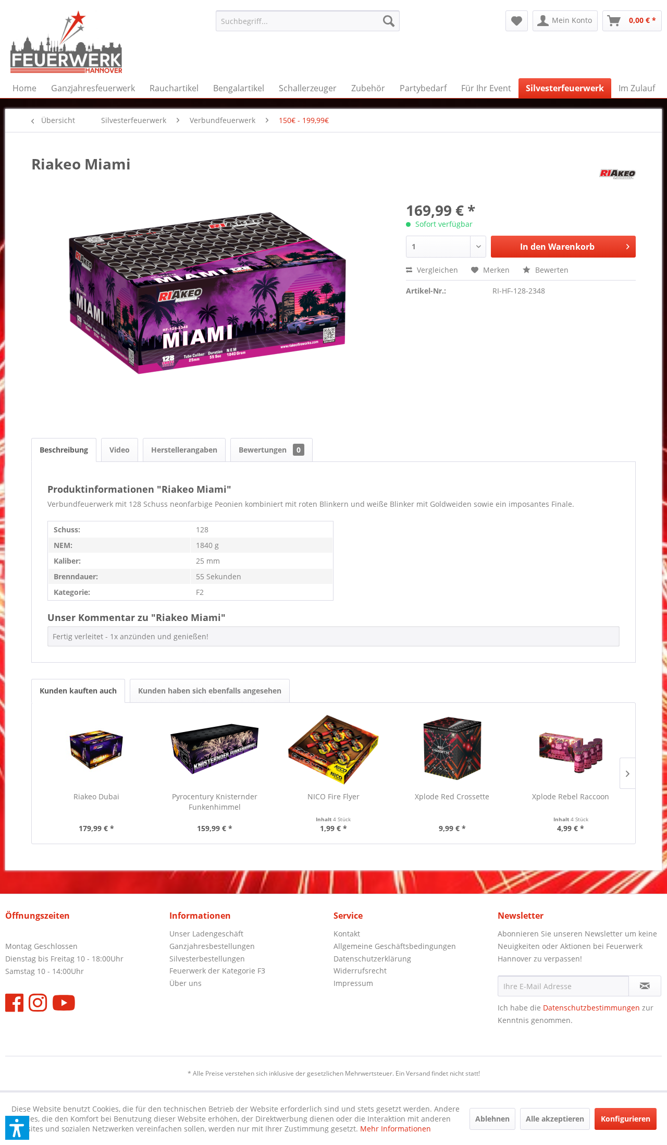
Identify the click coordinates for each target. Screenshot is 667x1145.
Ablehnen (492, 1119)
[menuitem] (308, 20)
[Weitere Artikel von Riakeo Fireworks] (617, 174)
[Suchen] (389, 20)
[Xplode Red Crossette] (452, 749)
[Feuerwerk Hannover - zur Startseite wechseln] (66, 41)
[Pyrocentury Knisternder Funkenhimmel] (215, 749)
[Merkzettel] (516, 20)
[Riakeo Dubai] (96, 749)
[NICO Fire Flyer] (333, 749)
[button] (17, 1128)
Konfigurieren (625, 1119)
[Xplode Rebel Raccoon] (570, 749)
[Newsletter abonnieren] (644, 986)
